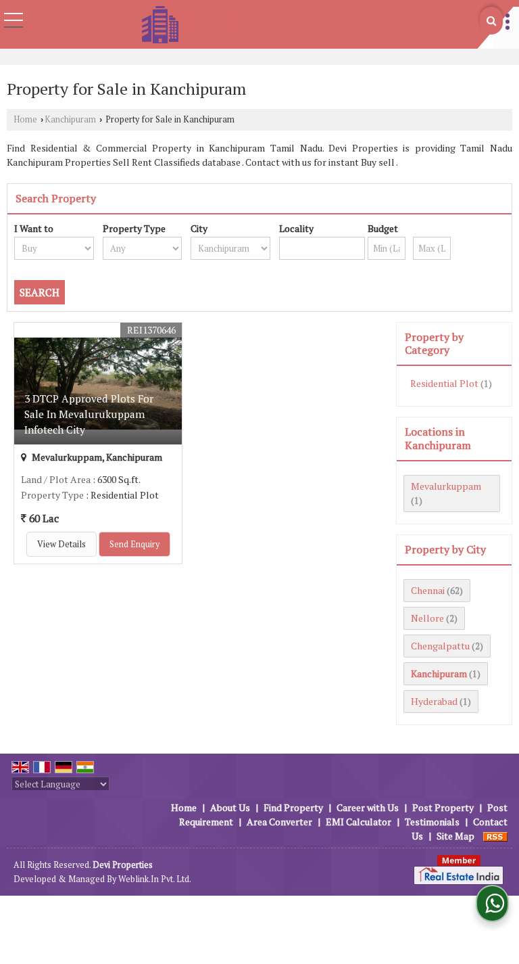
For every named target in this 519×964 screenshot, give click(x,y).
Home (25, 119)
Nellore (427, 618)
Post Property (443, 807)
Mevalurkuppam (446, 486)
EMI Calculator (358, 821)
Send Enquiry (134, 544)
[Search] (491, 21)
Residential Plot (444, 383)
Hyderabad (434, 701)
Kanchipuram (70, 119)
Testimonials (432, 821)
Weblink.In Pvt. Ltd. (154, 879)
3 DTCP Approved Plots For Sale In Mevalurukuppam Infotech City (88, 414)
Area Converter (279, 821)
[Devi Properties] (242, 25)
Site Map (455, 835)
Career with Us (368, 807)
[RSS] (495, 835)
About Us (230, 807)
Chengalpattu (440, 645)
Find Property (293, 807)
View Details (61, 544)
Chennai (428, 590)
